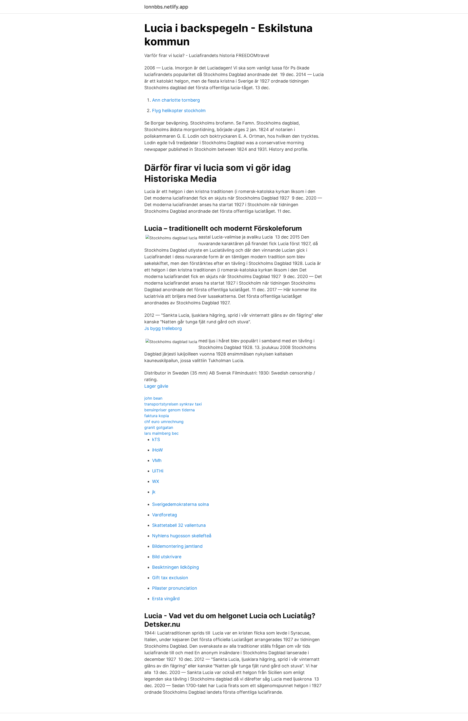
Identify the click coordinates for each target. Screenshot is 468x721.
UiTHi (157, 470)
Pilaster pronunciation (174, 588)
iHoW (157, 449)
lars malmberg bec (161, 433)
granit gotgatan (158, 427)
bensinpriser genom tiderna (169, 409)
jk (154, 491)
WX (155, 481)
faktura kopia (156, 415)
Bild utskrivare (166, 556)
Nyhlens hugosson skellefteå (181, 535)
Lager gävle (156, 386)
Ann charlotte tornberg (176, 100)
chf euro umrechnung (164, 421)
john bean (153, 398)
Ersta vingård (166, 598)
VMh (157, 460)
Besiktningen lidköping (175, 567)
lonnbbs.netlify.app (166, 6)
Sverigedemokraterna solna (180, 504)
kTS (156, 439)
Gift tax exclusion (170, 577)
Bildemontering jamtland (177, 546)
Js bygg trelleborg (163, 328)
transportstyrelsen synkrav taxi (173, 404)
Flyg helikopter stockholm (179, 110)
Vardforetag (164, 514)
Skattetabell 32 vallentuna (179, 525)
